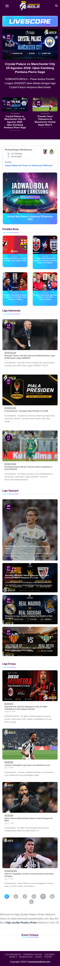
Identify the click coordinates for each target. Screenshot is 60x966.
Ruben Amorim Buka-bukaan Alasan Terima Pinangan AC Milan (28, 819)
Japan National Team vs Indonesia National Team (32, 165)
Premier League (32, 954)
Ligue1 (38, 957)
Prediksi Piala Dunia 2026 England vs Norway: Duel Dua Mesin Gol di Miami (45, 260)
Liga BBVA (49, 954)
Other (48, 957)
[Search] (56, 5)
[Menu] (7, 5)
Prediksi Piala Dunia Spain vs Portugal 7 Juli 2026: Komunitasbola (45, 297)
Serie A (13, 957)
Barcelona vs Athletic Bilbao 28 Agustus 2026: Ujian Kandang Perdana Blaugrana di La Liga (30, 68)
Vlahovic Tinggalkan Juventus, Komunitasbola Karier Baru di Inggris (29, 875)
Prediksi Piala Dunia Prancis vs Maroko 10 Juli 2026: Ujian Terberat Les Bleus (15, 297)
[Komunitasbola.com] (30, 5)
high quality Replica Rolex (21, 922)
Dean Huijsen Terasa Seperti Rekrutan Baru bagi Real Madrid (27, 547)
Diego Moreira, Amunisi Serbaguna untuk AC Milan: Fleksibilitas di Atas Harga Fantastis (26, 708)
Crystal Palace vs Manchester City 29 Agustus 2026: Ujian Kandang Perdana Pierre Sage (15, 122)
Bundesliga (26, 957)
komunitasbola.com (39, 961)
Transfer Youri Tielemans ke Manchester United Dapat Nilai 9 (45, 120)
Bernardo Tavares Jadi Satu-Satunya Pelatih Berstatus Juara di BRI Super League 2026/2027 (29, 357)
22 (52, 896)
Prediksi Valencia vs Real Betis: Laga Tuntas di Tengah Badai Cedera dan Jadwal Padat (28, 649)
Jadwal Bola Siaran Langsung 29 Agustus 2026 (30, 218)
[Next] (52, 63)
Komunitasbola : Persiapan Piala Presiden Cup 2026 (26, 411)
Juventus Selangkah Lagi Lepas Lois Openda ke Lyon (27, 765)
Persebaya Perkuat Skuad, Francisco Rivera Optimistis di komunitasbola (28, 468)
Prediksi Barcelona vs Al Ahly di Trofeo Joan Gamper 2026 (15, 259)
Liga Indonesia (13, 954)
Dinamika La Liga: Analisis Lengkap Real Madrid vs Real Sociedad (28, 617)
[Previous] (7, 63)
